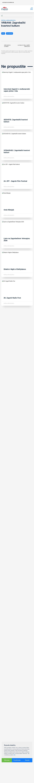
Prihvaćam (6, 760)
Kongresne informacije (8, 2)
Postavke (27, 760)
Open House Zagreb (7, 46)
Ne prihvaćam (17, 760)
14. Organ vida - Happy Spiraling (24, 46)
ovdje (14, 754)
